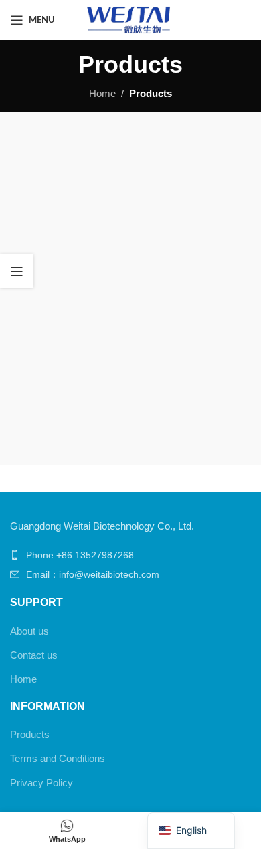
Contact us (34, 655)
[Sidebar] (16, 271)
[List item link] (130, 555)
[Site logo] (130, 19)
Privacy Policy (41, 782)
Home (102, 93)
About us (29, 631)
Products (30, 734)
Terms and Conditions (57, 758)
